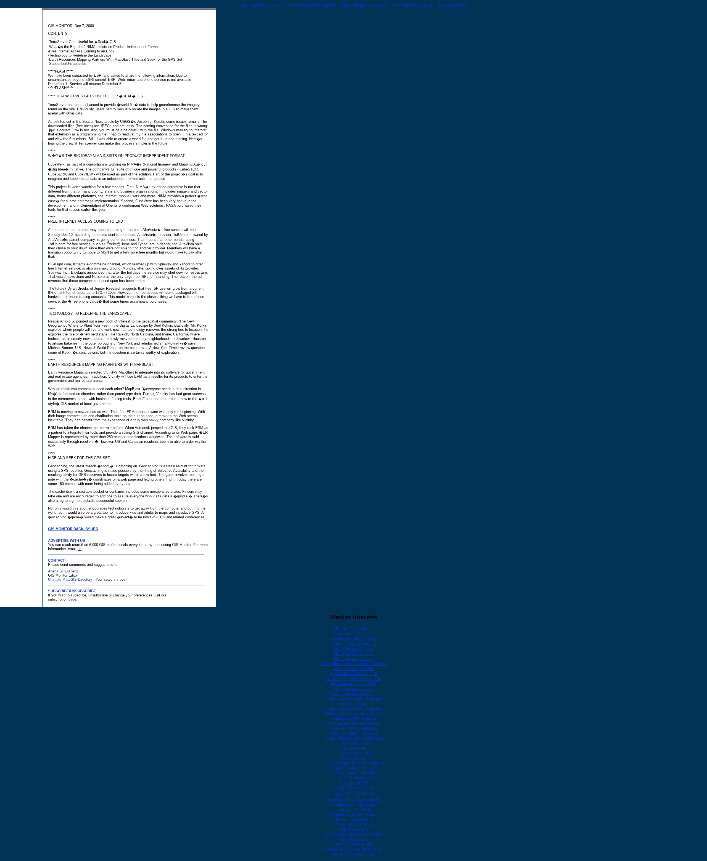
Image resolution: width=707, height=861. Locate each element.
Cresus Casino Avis (354, 809)
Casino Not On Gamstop (353, 728)
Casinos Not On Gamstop (353, 638)
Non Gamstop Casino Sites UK (353, 678)
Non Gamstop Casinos (412, 5)
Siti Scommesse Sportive (353, 773)
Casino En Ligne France (353, 814)
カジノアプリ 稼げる (353, 793)
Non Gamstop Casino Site (364, 5)
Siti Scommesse (451, 5)
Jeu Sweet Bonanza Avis (353, 777)
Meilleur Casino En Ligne (353, 804)
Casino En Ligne (353, 758)
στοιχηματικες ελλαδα (353, 668)
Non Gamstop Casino (261, 5)
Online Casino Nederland (353, 643)
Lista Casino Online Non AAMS (353, 834)
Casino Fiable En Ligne (353, 844)
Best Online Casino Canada (353, 673)
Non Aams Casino (353, 703)
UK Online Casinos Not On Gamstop (353, 663)
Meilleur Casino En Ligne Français (353, 713)
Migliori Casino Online (353, 629)
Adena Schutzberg (63, 571)
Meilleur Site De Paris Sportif (353, 799)
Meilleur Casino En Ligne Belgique (354, 763)
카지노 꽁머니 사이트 (353, 788)
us (79, 549)
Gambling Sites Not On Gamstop (353, 698)
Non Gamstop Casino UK (353, 683)
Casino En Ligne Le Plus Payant (353, 849)
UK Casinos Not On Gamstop (353, 723)
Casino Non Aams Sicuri (353, 854)
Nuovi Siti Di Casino (353, 824)
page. (72, 599)
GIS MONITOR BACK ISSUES (73, 529)
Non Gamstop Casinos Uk (354, 693)
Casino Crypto (353, 748)
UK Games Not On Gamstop (310, 5)
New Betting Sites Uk (353, 633)
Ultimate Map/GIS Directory (70, 579)
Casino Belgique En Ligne (353, 768)
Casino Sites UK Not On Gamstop (353, 738)
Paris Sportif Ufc (353, 782)
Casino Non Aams (353, 743)
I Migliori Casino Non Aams (353, 733)
